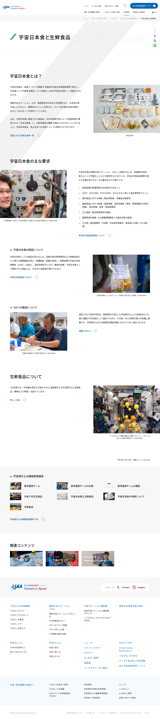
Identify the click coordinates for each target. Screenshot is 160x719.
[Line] (155, 45)
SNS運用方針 (90, 713)
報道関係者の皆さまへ (75, 713)
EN (155, 12)
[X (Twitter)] (155, 41)
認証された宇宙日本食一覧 (22, 135)
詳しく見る (15, 399)
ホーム (86, 18)
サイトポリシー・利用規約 (107, 713)
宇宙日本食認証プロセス (21, 277)
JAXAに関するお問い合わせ (130, 713)
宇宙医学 (114, 18)
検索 (125, 6)
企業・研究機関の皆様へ (100, 18)
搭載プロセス (85, 330)
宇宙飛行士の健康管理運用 (129, 18)
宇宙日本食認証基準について (92, 235)
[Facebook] (155, 36)
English (147, 713)
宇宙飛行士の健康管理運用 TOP (24, 519)
